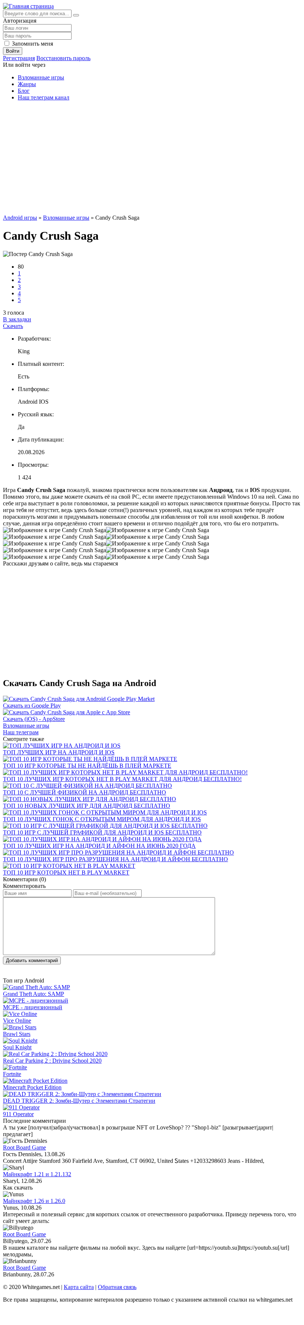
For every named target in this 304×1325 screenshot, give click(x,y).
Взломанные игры (41, 77)
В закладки (17, 319)
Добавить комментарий (32, 960)
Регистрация (19, 58)
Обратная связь (117, 1287)
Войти (12, 51)
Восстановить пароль (63, 58)
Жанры (27, 84)
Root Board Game (24, 1147)
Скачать (13, 326)
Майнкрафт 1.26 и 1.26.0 (34, 1201)
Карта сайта (79, 1287)
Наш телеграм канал (43, 97)
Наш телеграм (21, 732)
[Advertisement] (152, 159)
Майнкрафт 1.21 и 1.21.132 (37, 1174)
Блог (24, 91)
